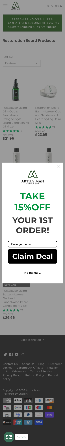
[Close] (58, 167)
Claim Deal (32, 256)
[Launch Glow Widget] (9, 437)
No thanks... (32, 272)
